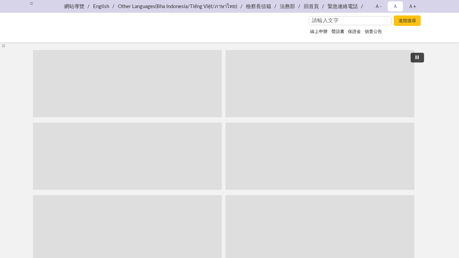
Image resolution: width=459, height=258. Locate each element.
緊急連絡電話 (343, 6)
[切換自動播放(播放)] (417, 57)
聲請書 (337, 32)
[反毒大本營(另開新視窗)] (319, 156)
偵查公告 (373, 32)
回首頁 (311, 6)
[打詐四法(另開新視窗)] (127, 156)
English (101, 6)
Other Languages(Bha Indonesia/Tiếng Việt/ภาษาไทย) (177, 6)
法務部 (287, 6)
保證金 (354, 32)
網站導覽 (74, 6)
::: (3, 46)
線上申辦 (319, 32)
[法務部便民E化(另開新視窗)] (127, 83)
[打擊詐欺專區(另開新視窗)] (319, 83)
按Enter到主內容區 (25, 5)
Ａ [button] (395, 6)
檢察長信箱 (258, 6)
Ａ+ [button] (412, 6)
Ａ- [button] (378, 6)
